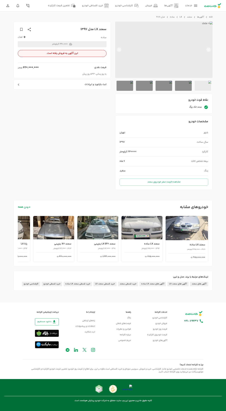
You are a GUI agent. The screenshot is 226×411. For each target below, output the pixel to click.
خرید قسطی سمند (128, 284)
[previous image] (208, 50)
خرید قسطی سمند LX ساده (77, 284)
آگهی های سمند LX (178, 284)
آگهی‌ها (200, 17)
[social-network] (93, 350)
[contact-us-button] (27, 5)
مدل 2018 (160, 17)
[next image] (119, 50)
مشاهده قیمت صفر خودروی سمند (163, 182)
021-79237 (191, 321)
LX (181, 17)
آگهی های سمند (199, 284)
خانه (211, 17)
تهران (20, 37)
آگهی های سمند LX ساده (152, 284)
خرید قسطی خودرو (51, 284)
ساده (172, 17)
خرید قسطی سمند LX (105, 284)
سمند (189, 17)
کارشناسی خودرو (31, 284)
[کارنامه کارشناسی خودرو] (194, 313)
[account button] (7, 5)
